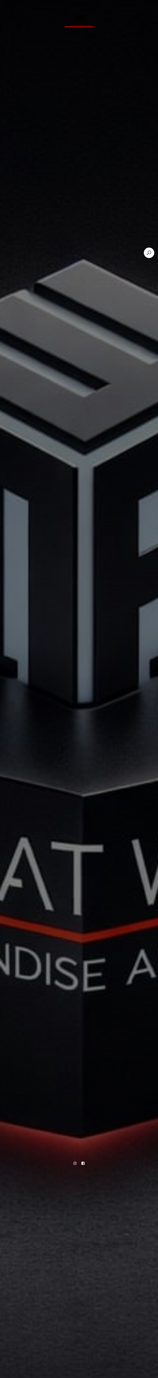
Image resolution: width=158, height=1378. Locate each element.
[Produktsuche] (149, 253)
